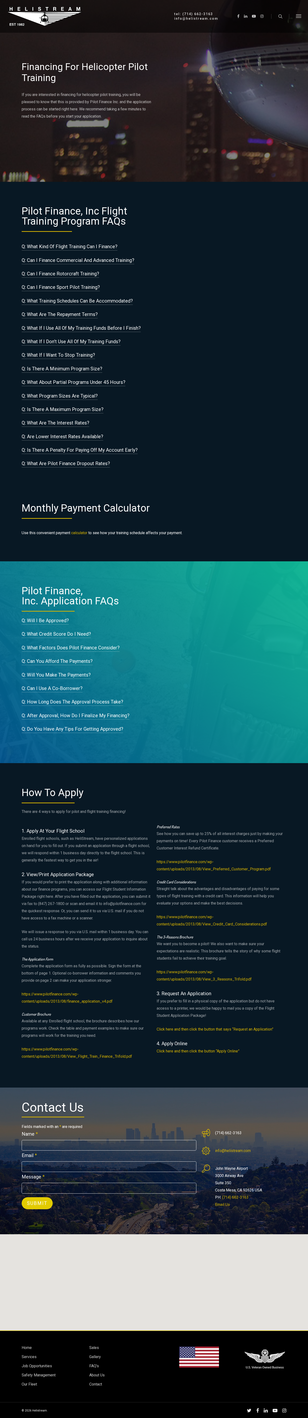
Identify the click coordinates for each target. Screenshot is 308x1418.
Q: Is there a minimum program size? (62, 369)
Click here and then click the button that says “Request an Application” (215, 1029)
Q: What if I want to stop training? (58, 355)
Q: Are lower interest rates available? (62, 436)
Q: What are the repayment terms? (60, 314)
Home (27, 1347)
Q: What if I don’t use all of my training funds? (71, 341)
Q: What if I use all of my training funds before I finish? (81, 328)
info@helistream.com (233, 1150)
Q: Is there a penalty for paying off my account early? (80, 450)
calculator (79, 533)
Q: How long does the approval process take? (72, 702)
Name (30, 1134)
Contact (95, 1384)
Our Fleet (29, 1384)
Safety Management (39, 1375)
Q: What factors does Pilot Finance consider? (71, 648)
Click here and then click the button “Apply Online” (198, 1051)
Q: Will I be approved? (45, 620)
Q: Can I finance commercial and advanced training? (78, 260)
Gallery (95, 1357)
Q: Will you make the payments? (56, 675)
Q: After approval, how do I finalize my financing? (75, 715)
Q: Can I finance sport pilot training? (61, 287)
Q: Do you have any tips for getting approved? (72, 729)
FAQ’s (94, 1366)
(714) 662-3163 (235, 1197)
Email (29, 1155)
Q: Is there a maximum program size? (62, 409)
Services (29, 1357)
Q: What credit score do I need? (56, 634)
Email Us (222, 1204)
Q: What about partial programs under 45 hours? (73, 382)
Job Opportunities (37, 1366)
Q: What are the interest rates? (55, 423)
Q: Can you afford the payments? (57, 661)
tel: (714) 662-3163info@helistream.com (196, 16)
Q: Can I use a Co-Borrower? (52, 688)
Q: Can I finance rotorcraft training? (60, 274)
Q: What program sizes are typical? (60, 396)
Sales (94, 1347)
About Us (97, 1375)
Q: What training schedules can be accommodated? (77, 301)
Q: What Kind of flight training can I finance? (69, 246)
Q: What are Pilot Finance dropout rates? (66, 463)
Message (33, 1177)
